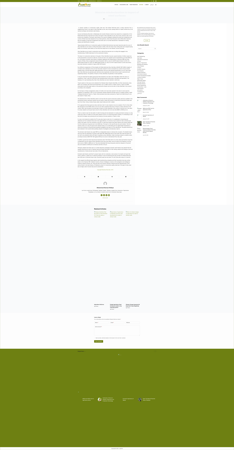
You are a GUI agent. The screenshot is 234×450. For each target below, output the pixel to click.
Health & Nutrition (141, 72)
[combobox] (145, 48)
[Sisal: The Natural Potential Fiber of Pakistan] (139, 123)
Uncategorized (140, 91)
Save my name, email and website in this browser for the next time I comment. (111, 337)
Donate (146, 40)
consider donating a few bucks (147, 33)
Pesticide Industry (141, 83)
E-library (147, 4)
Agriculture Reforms (99, 304)
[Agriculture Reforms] (101, 257)
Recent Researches (134, 4)
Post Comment (98, 341)
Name (96, 322)
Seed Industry (140, 88)
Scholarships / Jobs (141, 86)
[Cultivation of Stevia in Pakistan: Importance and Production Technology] (139, 102)
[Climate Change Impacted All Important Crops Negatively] (133, 257)
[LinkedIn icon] (104, 195)
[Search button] (155, 49)
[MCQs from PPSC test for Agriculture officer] (139, 110)
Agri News (141, 4)
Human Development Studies (144, 75)
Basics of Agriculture (142, 62)
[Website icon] (106, 195)
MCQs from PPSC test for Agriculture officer (88, 399)
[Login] (155, 4)
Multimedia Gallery (141, 80)
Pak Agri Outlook (141, 82)
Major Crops (140, 78)
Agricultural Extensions (142, 59)
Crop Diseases (140, 66)
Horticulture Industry (142, 74)
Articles (116, 4)
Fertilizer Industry (141, 69)
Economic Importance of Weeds (128, 399)
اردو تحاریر (151, 4)
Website (128, 322)
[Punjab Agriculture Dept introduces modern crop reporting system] (117, 257)
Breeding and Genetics (142, 64)
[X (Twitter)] (98, 176)
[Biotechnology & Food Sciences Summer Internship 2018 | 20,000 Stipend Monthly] (139, 130)
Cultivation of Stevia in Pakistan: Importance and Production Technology (148, 102)
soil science (140, 90)
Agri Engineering (141, 56)
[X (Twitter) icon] (109, 195)
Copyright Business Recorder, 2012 (105, 169)
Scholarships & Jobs (124, 4)
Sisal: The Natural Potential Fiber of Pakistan (149, 399)
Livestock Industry (141, 77)
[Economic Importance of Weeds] (139, 116)
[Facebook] (85, 176)
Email (112, 322)
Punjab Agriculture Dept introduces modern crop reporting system (116, 306)
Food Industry (140, 70)
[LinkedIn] (126, 176)
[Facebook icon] (101, 195)
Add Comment (98, 326)
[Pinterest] (112, 176)
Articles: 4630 (105, 197)
